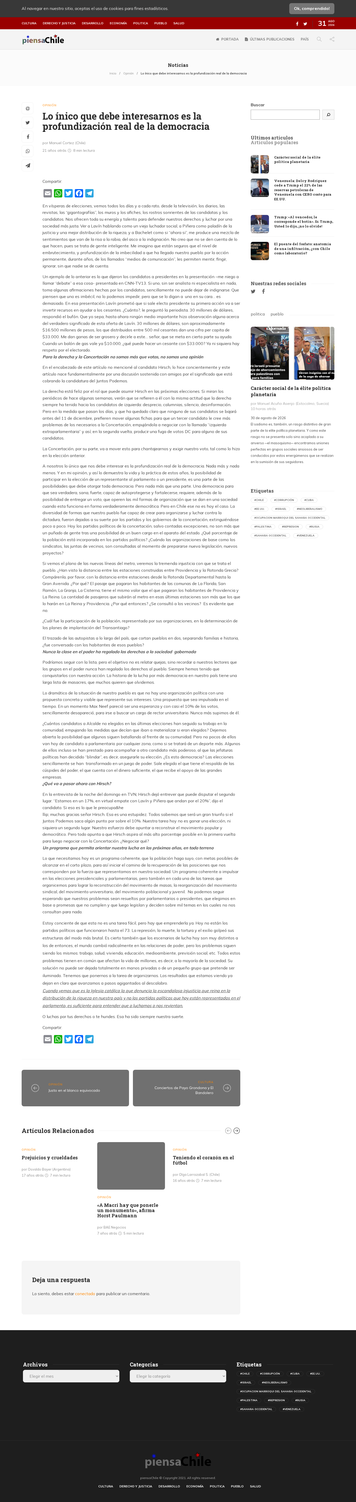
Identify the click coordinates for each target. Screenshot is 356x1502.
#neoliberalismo (309, 509)
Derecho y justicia (59, 23)
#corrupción (284, 500)
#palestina (263, 526)
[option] (55, 1161)
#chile (259, 500)
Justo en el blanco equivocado (74, 1090)
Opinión (128, 73)
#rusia (314, 526)
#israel (280, 509)
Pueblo (160, 23)
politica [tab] (258, 314)
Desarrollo (92, 23)
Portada (230, 39)
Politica (140, 23)
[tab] (272, 138)
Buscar (258, 104)
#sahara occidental (270, 535)
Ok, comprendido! (312, 8)
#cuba (309, 500)
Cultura (29, 23)
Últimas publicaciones (272, 39)
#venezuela (306, 535)
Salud (178, 23)
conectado (85, 1293)
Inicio (112, 73)
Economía (118, 23)
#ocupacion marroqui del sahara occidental (290, 517)
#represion (290, 526)
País (305, 39)
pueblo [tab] (277, 314)
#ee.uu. (259, 509)
